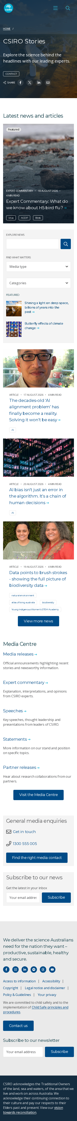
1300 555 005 (25, 843)
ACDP (24, 217)
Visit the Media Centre (38, 795)
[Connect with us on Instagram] (15, 969)
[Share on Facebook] (20, 82)
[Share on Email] (48, 82)
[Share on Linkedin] (39, 82)
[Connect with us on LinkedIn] (25, 969)
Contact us (18, 1026)
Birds (38, 217)
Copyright (10, 988)
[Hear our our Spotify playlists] (34, 969)
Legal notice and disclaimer (45, 988)
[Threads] (43, 969)
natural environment (22, 595)
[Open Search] (68, 8)
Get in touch (24, 831)
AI (12, 429)
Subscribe (56, 897)
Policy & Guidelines (17, 994)
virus (11, 217)
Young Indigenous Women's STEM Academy (35, 609)
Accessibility (51, 981)
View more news (38, 621)
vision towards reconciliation (33, 1110)
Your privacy (47, 994)
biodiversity (48, 602)
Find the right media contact (37, 857)
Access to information (19, 981)
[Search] (66, 244)
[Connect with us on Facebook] (6, 969)
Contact (11, 73)
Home (6, 28)
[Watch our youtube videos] (52, 969)
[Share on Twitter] (29, 82)
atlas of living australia (23, 602)
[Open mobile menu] (55, 8)
